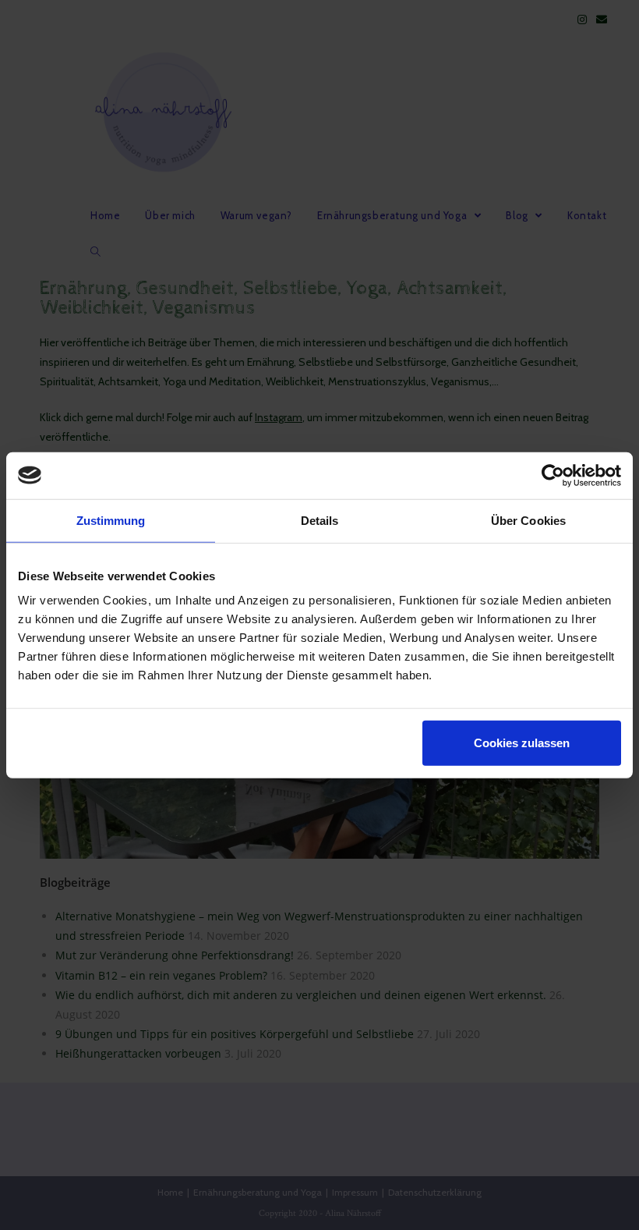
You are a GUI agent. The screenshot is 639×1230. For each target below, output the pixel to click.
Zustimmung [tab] (111, 519)
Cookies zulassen (522, 743)
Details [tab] (320, 519)
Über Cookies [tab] (528, 519)
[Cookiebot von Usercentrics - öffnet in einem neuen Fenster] (553, 475)
